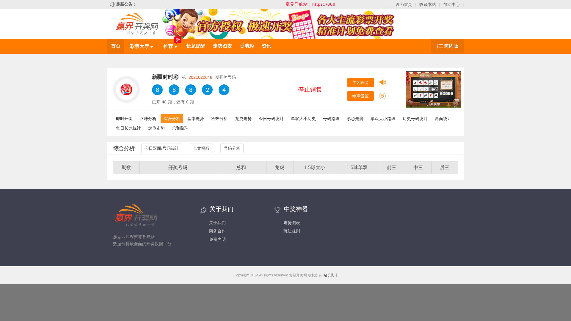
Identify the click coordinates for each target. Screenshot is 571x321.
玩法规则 (291, 231)
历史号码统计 (415, 118)
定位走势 (156, 128)
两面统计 (443, 118)
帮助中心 (451, 4)
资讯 (266, 45)
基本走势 (195, 118)
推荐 (169, 46)
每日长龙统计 (128, 128)
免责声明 (217, 239)
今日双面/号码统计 (162, 148)
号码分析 (232, 148)
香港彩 (247, 45)
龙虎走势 (243, 118)
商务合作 (217, 231)
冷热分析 (219, 118)
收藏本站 (427, 4)
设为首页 (404, 4)
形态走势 (355, 118)
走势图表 (222, 45)
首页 (115, 45)
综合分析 (172, 118)
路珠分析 (148, 118)
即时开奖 (124, 118)
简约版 (451, 45)
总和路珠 (180, 128)
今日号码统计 (271, 118)
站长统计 (331, 275)
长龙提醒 (195, 45)
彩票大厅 (140, 46)
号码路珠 (331, 118)
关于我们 (217, 222)
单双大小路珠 (383, 118)
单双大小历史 (303, 118)
